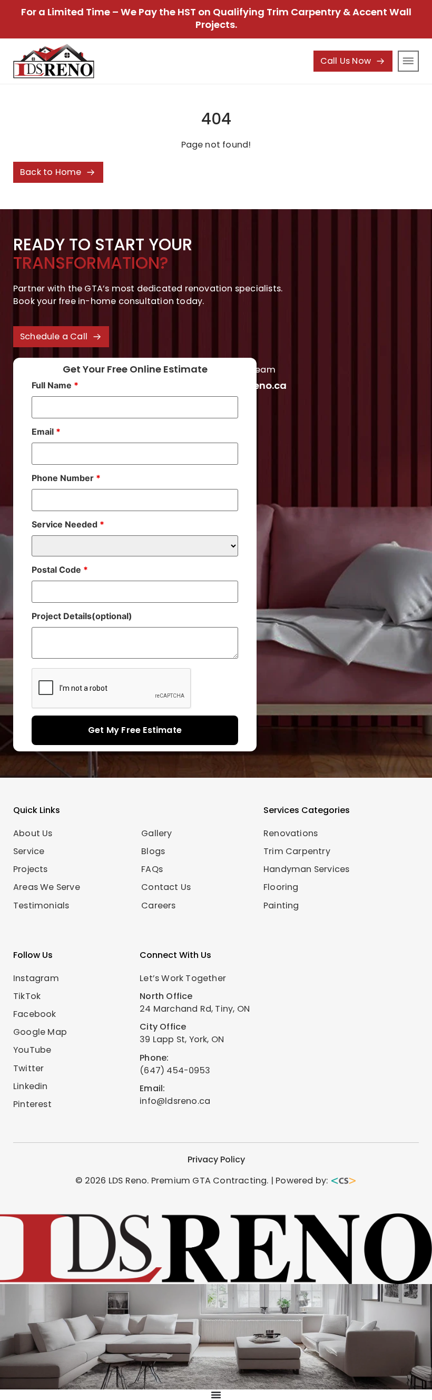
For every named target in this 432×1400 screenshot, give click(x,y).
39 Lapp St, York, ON (182, 1039)
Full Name (55, 385)
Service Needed (68, 524)
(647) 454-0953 (175, 1070)
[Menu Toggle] (216, 1394)
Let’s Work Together (183, 978)
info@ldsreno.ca (175, 1101)
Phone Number (66, 478)
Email (46, 431)
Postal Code (60, 569)
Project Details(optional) (82, 616)
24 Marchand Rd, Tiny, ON (195, 1009)
